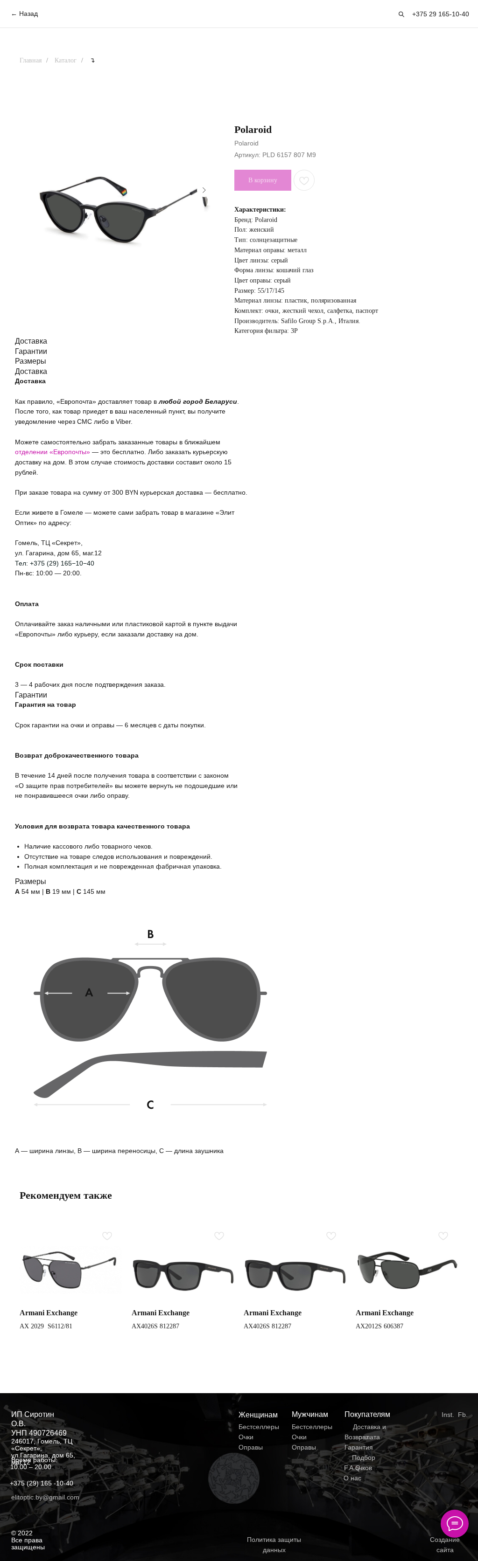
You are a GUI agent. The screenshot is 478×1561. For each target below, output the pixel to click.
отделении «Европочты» (53, 452)
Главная (31, 60)
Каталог (66, 60)
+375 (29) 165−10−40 (62, 563)
